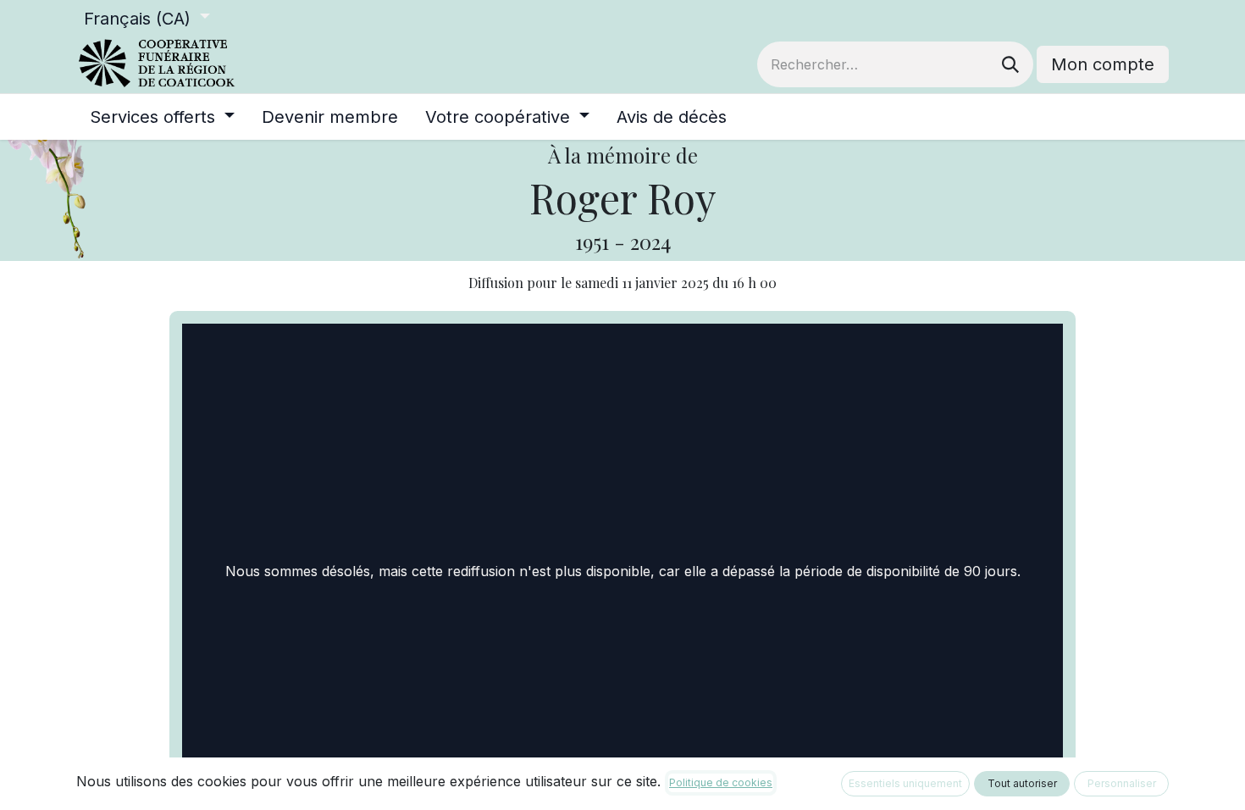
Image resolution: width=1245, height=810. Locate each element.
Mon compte (1102, 64)
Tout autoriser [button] (1022, 783)
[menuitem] (162, 116)
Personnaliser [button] (1121, 783)
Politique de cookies (720, 782)
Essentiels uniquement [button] (905, 783)
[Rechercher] (1010, 64)
